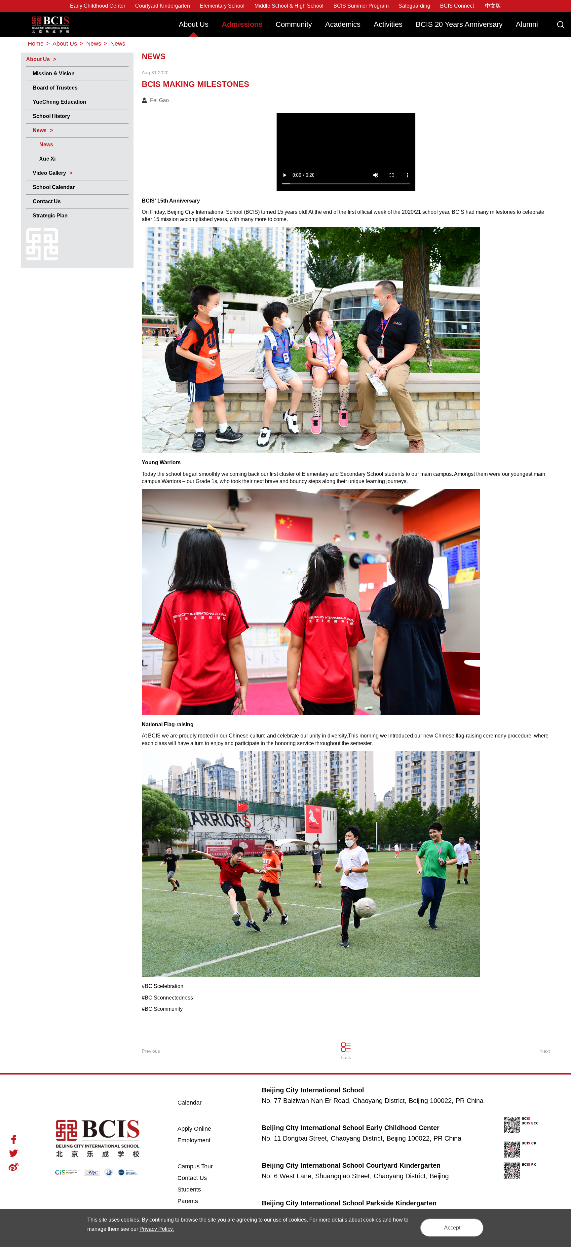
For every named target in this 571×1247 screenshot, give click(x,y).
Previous (151, 1051)
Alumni (527, 24)
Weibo (14, 1166)
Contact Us (47, 201)
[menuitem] (193, 28)
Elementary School (222, 6)
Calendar (189, 1102)
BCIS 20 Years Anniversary (459, 24)
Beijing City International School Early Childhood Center (350, 1127)
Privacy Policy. (156, 1229)
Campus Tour (202, 1166)
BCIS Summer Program (361, 6)
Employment (193, 1140)
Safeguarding (414, 6)
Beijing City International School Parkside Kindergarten (349, 1203)
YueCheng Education (59, 102)
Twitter (13, 1153)
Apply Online (202, 1128)
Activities (388, 24)
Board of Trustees (55, 88)
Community (294, 24)
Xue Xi (47, 159)
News (40, 130)
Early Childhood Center (97, 6)
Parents (187, 1201)
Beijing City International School (51, 20)
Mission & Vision (54, 73)
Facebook (13, 1139)
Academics (343, 24)
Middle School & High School (289, 6)
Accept (452, 1227)
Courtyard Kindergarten (162, 6)
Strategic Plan (50, 215)
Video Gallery (49, 173)
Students (189, 1189)
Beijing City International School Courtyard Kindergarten (351, 1165)
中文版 (493, 6)
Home (36, 43)
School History (51, 116)
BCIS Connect (457, 6)
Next (545, 1051)
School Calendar (54, 187)
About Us (194, 24)
